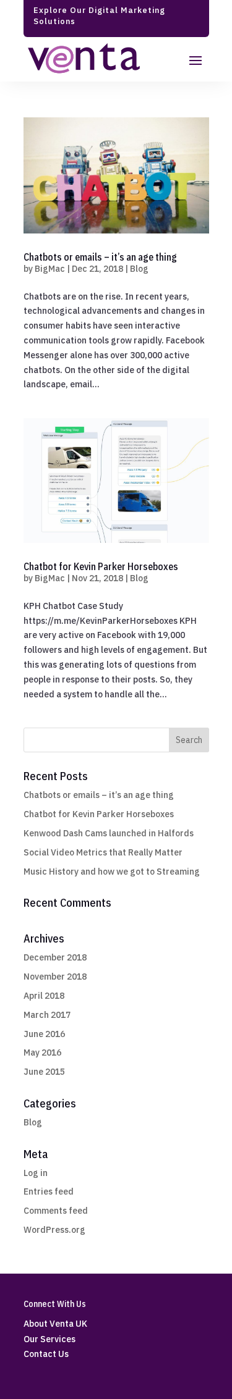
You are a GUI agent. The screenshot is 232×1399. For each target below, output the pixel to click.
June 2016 (44, 1034)
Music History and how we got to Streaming (112, 871)
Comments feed (56, 1210)
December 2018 (55, 957)
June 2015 (44, 1071)
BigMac (50, 268)
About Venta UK (55, 1323)
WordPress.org (54, 1229)
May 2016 (42, 1052)
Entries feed (49, 1191)
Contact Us (46, 1353)
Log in (36, 1172)
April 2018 (44, 995)
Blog (139, 268)
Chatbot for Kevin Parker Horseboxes (101, 566)
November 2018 (55, 976)
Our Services (49, 1339)
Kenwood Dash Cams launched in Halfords (109, 833)
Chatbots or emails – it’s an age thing (100, 257)
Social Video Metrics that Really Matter (103, 852)
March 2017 (47, 1014)
